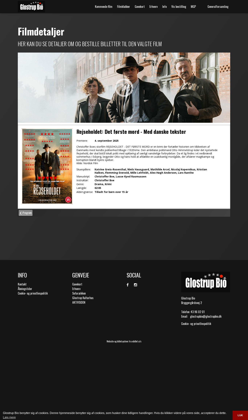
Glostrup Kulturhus (82, 298)
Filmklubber (123, 6)
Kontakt (22, 284)
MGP (193, 6)
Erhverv (153, 6)
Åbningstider (25, 289)
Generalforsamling (218, 6)
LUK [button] (240, 415)
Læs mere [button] (9, 417)
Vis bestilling (178, 6)
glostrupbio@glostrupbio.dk (205, 316)
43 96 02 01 (198, 312)
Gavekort (140, 6)
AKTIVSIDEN (78, 302)
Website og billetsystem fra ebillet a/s (124, 341)
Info (164, 6)
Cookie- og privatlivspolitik (33, 293)
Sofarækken (79, 293)
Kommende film (103, 6)
